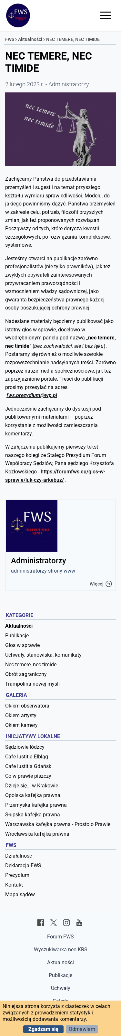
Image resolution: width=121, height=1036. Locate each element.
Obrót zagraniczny (26, 674)
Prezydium (17, 875)
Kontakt (14, 885)
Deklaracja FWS (23, 865)
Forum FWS (60, 937)
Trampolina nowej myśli (32, 684)
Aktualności (30, 39)
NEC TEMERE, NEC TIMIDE (73, 39)
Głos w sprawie (22, 645)
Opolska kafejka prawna (32, 795)
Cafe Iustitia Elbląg (26, 757)
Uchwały (60, 988)
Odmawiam (82, 1029)
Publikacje (17, 635)
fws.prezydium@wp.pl (31, 395)
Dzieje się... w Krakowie (31, 786)
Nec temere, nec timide (30, 664)
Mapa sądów (20, 894)
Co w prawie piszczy (28, 776)
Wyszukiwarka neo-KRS (60, 949)
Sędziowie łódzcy (25, 747)
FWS (9, 39)
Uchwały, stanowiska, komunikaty (43, 655)
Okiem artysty (20, 715)
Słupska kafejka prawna (32, 815)
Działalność (18, 856)
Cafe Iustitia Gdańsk (28, 766)
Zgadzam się (43, 1029)
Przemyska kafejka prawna (36, 805)
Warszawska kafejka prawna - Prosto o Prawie (57, 824)
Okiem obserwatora (27, 706)
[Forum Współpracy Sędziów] (18, 15)
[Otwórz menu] (105, 15)
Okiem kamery (21, 725)
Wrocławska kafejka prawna (37, 834)
